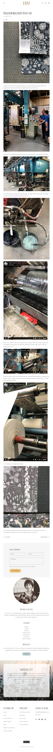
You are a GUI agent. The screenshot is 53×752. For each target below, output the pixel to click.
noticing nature (26, 634)
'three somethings (16, 648)
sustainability (22, 715)
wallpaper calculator (7, 730)
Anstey (10, 154)
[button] (4, 3)
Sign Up (26, 653)
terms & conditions (24, 721)
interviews (26, 630)
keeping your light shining (9, 727)
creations (26, 628)
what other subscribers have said (28, 679)
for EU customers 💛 (8, 718)
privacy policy (23, 718)
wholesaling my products (25, 712)
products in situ (26, 632)
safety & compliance (24, 724)
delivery (5, 712)
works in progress (26, 638)
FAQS (4, 724)
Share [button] (6, 19)
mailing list (38, 714)
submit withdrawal (7, 721)
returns (4, 715)
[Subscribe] (37, 691)
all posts (26, 626)
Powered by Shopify (30, 746)
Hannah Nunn (10, 613)
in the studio (26, 636)
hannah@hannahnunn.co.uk (42, 712)
